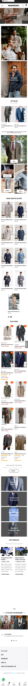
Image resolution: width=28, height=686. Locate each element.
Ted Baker (16, 344)
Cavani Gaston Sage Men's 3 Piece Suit (9, 429)
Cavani (2, 427)
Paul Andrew (4, 401)
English (6, 0)
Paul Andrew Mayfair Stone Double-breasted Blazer (12, 242)
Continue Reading (11, 574)
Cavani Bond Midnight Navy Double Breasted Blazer (12, 288)
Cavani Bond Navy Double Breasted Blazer (10, 265)
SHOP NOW (14, 17)
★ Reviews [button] (26, 344)
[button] (4, 379)
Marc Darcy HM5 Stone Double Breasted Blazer (11, 219)
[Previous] (2, 551)
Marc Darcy (3, 124)
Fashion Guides (11, 549)
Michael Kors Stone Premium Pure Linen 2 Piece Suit (12, 344)
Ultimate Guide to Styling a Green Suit (12, 558)
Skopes (15, 124)
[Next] (26, 551)
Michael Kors (4, 343)
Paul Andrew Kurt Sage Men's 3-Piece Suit (10, 402)
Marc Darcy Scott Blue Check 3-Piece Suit (10, 372)
